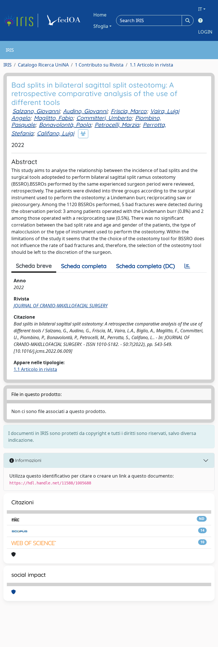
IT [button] (200, 9)
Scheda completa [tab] (83, 265)
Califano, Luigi (55, 133)
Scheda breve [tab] (34, 265)
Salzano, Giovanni (35, 111)
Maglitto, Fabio (53, 117)
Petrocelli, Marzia (117, 124)
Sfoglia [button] (100, 26)
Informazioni (27, 460)
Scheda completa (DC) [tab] (145, 265)
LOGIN (205, 32)
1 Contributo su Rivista (99, 65)
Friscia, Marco (128, 111)
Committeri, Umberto (103, 117)
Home (99, 15)
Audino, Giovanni (85, 111)
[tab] (187, 266)
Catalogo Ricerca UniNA (43, 65)
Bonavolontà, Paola (65, 124)
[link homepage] (20, 20)
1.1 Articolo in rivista (151, 65)
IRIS (7, 65)
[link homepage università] (65, 20)
